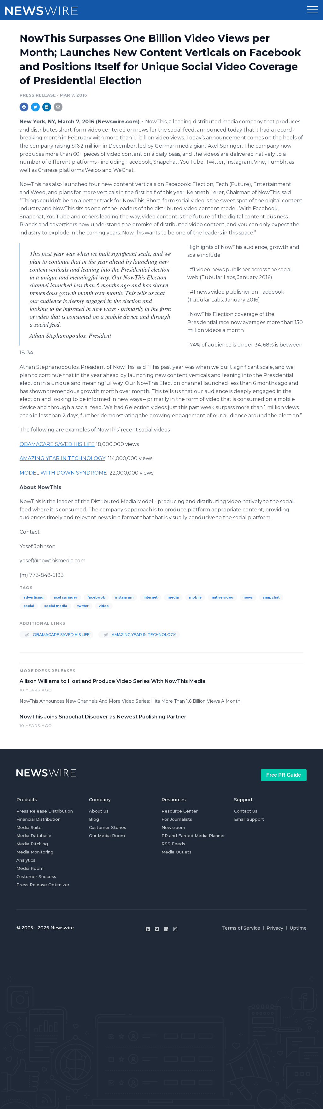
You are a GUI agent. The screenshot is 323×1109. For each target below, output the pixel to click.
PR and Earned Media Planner (193, 835)
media (173, 597)
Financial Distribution (38, 819)
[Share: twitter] (35, 107)
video (104, 606)
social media (55, 606)
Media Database (33, 835)
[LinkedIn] (166, 929)
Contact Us (245, 810)
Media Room (30, 868)
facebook (96, 597)
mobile (195, 597)
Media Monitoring (34, 851)
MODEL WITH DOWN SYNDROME (63, 473)
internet (150, 597)
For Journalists (177, 819)
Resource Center (180, 810)
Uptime (298, 928)
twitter (83, 606)
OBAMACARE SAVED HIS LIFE (57, 444)
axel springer (65, 597)
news (248, 597)
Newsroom (173, 827)
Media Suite (29, 827)
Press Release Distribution (44, 810)
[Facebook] (148, 929)
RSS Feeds (173, 843)
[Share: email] (58, 107)
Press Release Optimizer (42, 884)
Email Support (249, 819)
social (28, 606)
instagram (124, 597)
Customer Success (36, 876)
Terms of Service (241, 928)
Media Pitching (32, 843)
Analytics (25, 860)
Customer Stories (107, 827)
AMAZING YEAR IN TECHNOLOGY (62, 458)
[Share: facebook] (24, 107)
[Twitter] (157, 929)
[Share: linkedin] (47, 107)
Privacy (275, 928)
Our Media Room (107, 835)
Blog (94, 819)
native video (222, 597)
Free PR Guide (283, 775)
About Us (99, 810)
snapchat (271, 597)
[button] (312, 10)
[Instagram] (175, 929)
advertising (33, 597)
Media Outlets (176, 851)
